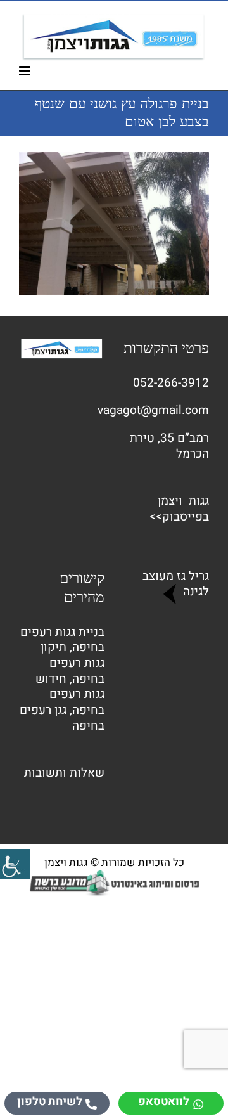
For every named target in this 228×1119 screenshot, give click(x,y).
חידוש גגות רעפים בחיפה (69, 694)
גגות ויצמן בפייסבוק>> (179, 509)
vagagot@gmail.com (153, 410)
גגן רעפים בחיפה (62, 718)
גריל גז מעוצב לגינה (175, 584)
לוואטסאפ (163, 1101)
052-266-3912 (171, 383)
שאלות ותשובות (64, 773)
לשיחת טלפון (49, 1101)
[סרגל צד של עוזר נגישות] (15, 864)
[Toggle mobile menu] (25, 70)
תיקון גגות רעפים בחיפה (72, 662)
